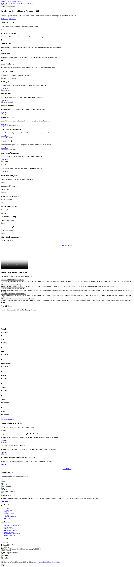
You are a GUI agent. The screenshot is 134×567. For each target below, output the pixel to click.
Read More (4, 440)
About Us (7, 3)
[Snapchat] (10, 501)
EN (2, 5)
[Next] (2, 493)
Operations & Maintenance (12, 533)
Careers (6, 515)
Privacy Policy (43, 562)
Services (13, 3)
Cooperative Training (10, 530)
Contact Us (7, 518)
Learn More (4, 88)
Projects (18, 3)
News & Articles (9, 513)
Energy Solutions (9, 532)
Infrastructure (8, 527)
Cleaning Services (9, 535)
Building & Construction (11, 525)
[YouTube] (3, 501)
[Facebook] (6, 501)
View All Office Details (7, 419)
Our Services (4, 19)
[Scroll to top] (3, 565)
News (22, 3)
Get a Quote (12, 19)
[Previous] (2, 480)
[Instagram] (8, 501)
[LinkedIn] (1, 501)
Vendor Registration (10, 516)
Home (2, 3)
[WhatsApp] (1, 565)
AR (6, 5)
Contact (31, 3)
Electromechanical (9, 529)
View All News (67, 469)
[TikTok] (11, 501)
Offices (26, 3)
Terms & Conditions (54, 562)
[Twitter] (5, 501)
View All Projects (67, 245)
